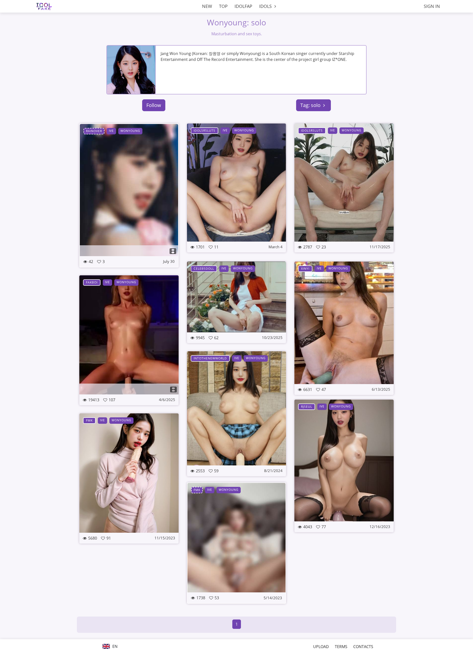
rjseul (306, 407)
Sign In (432, 6)
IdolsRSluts (204, 130)
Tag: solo (311, 105)
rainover (94, 131)
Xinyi (305, 268)
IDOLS (266, 6)
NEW (207, 6)
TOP (223, 6)
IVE (111, 131)
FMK (89, 420)
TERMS (341, 646)
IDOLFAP (243, 6)
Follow (153, 105)
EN (114, 646)
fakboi (92, 282)
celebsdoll (204, 268)
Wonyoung (130, 131)
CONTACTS (363, 646)
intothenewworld (210, 358)
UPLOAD (321, 646)
